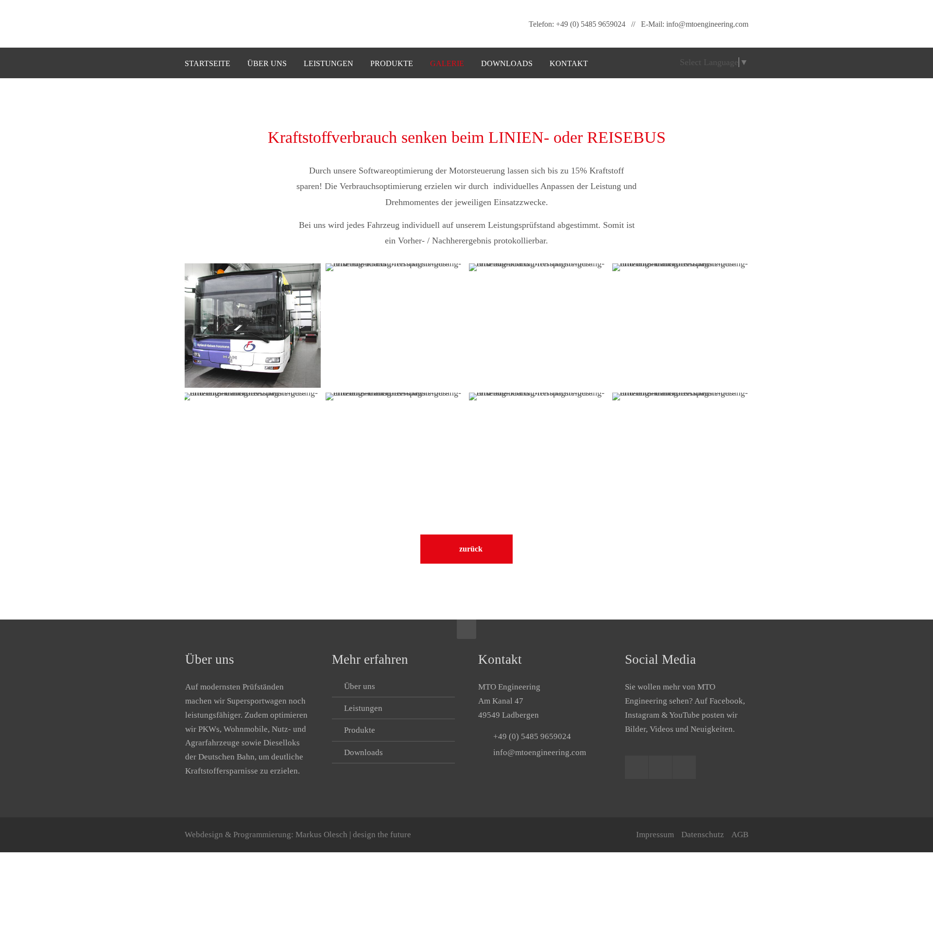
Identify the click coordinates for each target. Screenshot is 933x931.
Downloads (363, 752)
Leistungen (363, 708)
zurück (471, 549)
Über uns (359, 686)
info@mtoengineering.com (707, 24)
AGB (739, 834)
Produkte (359, 730)
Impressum (655, 834)
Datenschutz (702, 834)
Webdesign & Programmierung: (298, 834)
